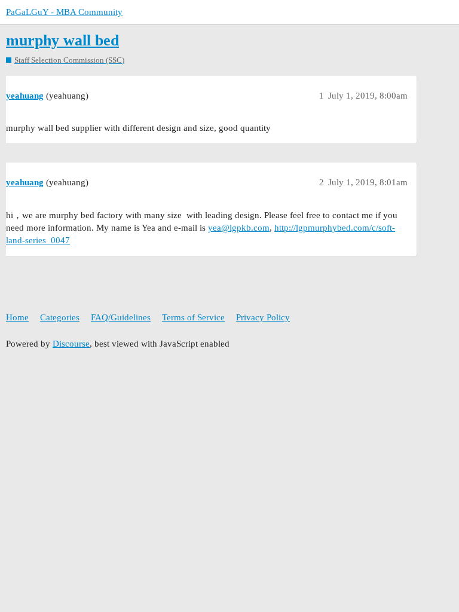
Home (17, 317)
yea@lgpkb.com (239, 227)
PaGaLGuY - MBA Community (64, 12)
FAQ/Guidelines (121, 317)
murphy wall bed (62, 40)
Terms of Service (193, 317)
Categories (59, 317)
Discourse (71, 343)
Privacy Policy (263, 317)
